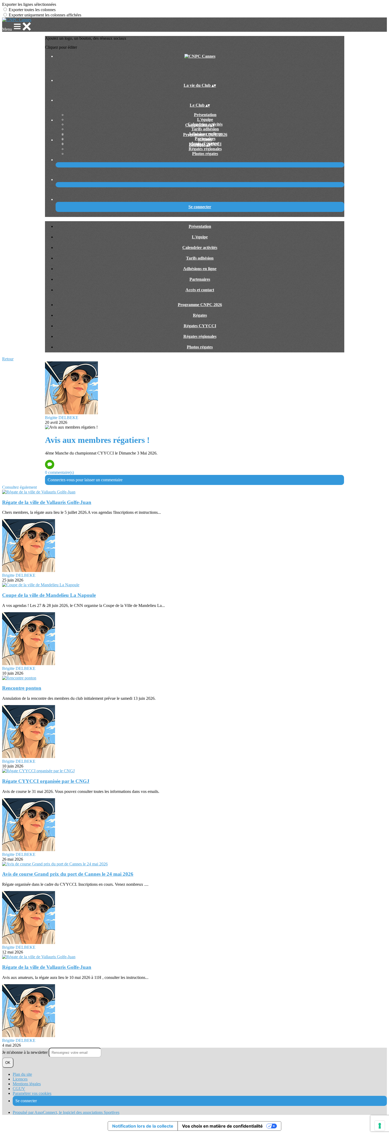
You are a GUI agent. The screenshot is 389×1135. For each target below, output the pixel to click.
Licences (20, 1079)
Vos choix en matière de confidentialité (222, 1126)
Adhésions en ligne (199, 268)
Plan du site (22, 1074)
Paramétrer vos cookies (32, 1093)
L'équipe (205, 119)
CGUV (19, 1088)
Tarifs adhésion (205, 129)
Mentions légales (27, 1084)
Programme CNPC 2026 (205, 134)
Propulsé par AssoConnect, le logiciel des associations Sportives (66, 1112)
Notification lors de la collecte (142, 1126)
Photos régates (205, 153)
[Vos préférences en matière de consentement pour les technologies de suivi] (380, 1126)
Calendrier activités (199, 247)
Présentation (205, 114)
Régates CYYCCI (200, 326)
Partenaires (199, 279)
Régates (205, 139)
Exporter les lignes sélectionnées (29, 4)
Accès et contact (200, 290)
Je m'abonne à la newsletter (25, 1052)
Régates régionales (205, 149)
